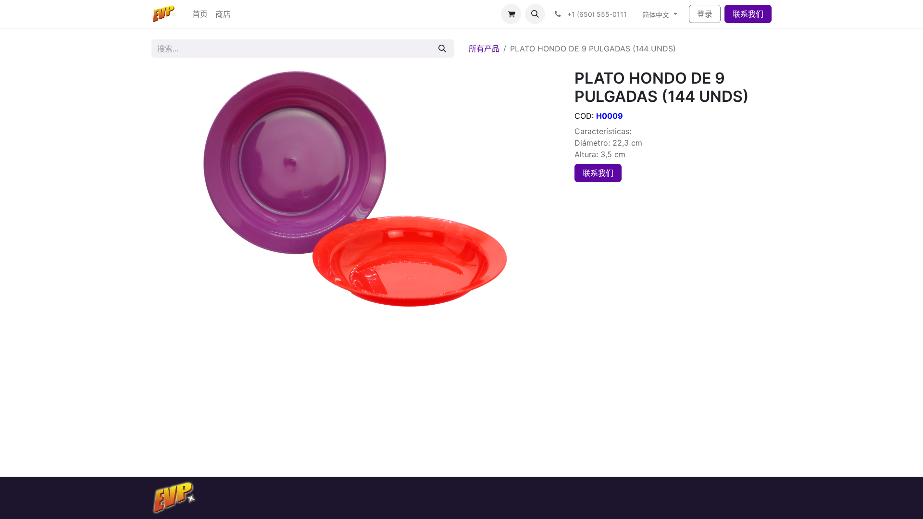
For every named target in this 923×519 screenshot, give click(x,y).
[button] (535, 14)
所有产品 (484, 48)
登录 (704, 14)
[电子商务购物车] (511, 14)
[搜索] (442, 48)
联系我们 (748, 14)
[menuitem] (200, 14)
